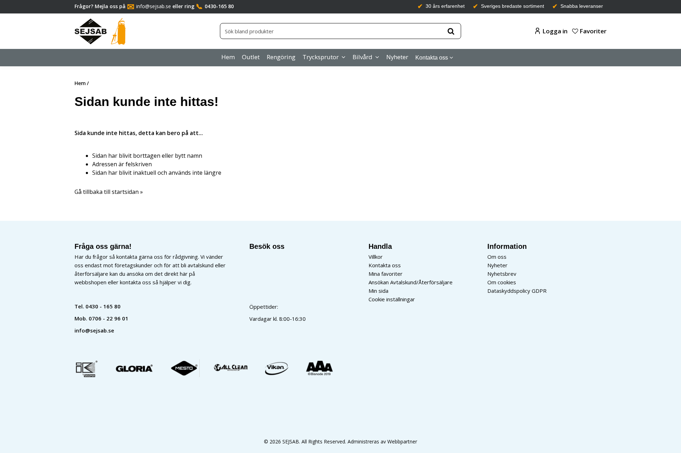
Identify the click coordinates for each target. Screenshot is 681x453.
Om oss (496, 256)
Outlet (251, 57)
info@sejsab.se (153, 6)
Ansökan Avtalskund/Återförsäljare (411, 282)
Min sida (378, 290)
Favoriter (592, 31)
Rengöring (281, 57)
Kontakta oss (431, 58)
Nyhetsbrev (501, 273)
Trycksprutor (321, 57)
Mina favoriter (386, 273)
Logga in (555, 31)
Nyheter (397, 57)
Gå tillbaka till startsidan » (108, 192)
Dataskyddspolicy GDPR (517, 290)
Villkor (376, 256)
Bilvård (362, 57)
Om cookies (501, 282)
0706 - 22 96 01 (108, 318)
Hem (228, 57)
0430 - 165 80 (103, 306)
